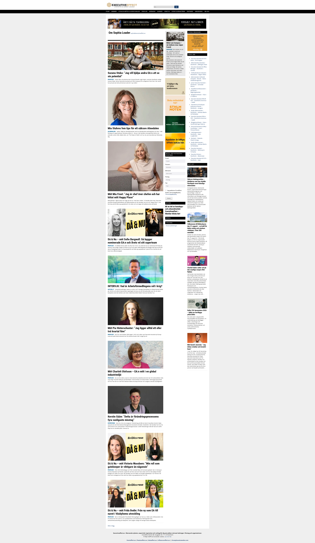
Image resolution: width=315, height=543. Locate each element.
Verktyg (168, 11)
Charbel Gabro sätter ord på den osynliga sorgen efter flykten (196, 270)
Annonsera (199, 11)
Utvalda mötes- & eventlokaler (130, 11)
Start (108, 11)
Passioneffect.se (142, 540)
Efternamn (168, 170)
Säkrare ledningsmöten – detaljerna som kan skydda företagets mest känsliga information (196, 182)
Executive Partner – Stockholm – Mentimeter (197, 155)
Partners (190, 11)
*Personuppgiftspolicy (171, 194)
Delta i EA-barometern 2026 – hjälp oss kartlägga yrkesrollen (197, 312)
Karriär (160, 11)
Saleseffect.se (152, 540)
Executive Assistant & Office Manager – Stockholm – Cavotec (199, 68)
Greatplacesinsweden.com (180, 540)
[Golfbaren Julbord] (157, 28)
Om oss (207, 11)
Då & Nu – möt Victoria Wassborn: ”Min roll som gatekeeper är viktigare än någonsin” (133, 465)
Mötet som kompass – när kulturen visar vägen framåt (174, 45)
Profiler (145, 11)
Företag (167, 177)
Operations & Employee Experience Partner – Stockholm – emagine (198, 106)
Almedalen (112, 131)
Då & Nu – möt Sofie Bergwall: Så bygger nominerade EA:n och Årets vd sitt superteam (132, 241)
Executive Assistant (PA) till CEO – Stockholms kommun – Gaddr (198, 100)
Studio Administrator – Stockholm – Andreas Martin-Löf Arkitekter (199, 112)
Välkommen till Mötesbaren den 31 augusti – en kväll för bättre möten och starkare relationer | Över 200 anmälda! (197, 228)
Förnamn (167, 164)
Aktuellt (111, 289)
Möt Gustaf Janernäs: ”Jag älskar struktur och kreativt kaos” (196, 347)
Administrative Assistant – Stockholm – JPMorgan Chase (199, 63)
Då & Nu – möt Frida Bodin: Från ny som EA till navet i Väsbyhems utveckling (133, 512)
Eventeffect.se (131, 540)
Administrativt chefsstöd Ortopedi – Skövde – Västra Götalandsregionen (198, 78)
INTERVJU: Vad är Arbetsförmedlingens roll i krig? (135, 286)
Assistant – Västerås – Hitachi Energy (197, 139)
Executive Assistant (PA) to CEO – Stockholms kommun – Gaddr (198, 118)
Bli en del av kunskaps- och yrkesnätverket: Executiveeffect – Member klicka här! (174, 210)
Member (115, 11)
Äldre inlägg (111, 526)
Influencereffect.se (164, 540)
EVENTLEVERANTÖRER (179, 11)
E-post (167, 158)
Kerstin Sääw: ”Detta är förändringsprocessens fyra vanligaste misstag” (133, 418)
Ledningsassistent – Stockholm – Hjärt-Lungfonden (196, 134)
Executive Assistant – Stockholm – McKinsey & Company (197, 150)
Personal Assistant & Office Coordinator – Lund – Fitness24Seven (198, 128)
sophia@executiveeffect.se (138, 33)
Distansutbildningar (171, 226)
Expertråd (111, 423)
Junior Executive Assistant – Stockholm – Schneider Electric (198, 84)
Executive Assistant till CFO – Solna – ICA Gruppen (199, 59)
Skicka (169, 198)
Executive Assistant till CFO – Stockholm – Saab (199, 159)
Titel (166, 183)
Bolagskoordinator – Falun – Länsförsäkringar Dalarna (199, 123)
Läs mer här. (168, 536)
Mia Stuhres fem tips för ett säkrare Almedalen (133, 128)
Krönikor (152, 11)
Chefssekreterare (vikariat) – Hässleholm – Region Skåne (199, 73)
